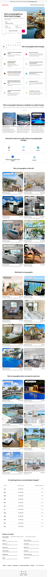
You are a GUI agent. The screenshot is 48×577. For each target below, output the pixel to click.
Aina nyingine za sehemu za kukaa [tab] (16, 536)
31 (6, 47)
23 (19, 42)
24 (6, 45)
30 (19, 45)
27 (13, 45)
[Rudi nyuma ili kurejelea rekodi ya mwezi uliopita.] (6, 30)
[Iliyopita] (21, 110)
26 (10, 45)
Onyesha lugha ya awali (32, 1)
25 (8, 45)
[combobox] (14, 23)
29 (17, 45)
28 (15, 45)
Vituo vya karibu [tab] (5, 536)
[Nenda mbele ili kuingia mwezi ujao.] (19, 30)
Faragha (21, 575)
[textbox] (9, 27)
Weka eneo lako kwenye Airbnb (37, 5)
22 (17, 42)
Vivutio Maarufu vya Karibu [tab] (30, 536)
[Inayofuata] (26, 110)
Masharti (25, 575)
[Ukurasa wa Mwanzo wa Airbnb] (5, 5)
